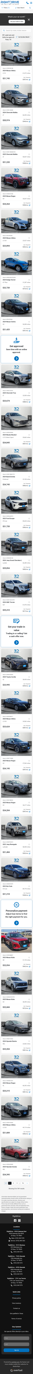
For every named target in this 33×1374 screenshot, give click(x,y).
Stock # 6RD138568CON (9, 152)
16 (23, 1183)
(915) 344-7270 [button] (17, 1274)
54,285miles (26, 324)
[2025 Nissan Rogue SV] (16, 179)
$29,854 (6, 568)
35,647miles (26, 199)
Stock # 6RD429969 (8, 432)
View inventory (16, 1303)
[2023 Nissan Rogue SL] (16, 1066)
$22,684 (6, 1007)
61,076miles (26, 605)
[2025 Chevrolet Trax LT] (16, 376)
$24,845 (6, 443)
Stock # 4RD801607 (8, 1080)
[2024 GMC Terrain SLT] (16, 585)
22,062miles (26, 1044)
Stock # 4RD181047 (8, 390)
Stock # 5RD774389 (8, 758)
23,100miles (26, 479)
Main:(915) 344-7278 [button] (17, 1238)
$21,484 (6, 852)
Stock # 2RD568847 (8, 955)
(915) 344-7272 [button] (17, 1252)
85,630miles (26, 521)
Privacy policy (16, 1298)
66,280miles (26, 563)
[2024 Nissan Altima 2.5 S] (16, 54)
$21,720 (6, 526)
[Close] (29, 19)
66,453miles (26, 115)
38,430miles (26, 679)
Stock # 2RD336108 (8, 68)
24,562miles (26, 721)
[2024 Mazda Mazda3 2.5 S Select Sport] (16, 418)
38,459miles (26, 1002)
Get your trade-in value (16, 21)
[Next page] (27, 1183)
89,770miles (26, 889)
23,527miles (26, 240)
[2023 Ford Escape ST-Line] (16, 502)
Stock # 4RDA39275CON (9, 277)
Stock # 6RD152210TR (8, 600)
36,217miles (26, 805)
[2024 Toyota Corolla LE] (16, 660)
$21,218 (6, 894)
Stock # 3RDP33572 (8, 842)
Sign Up (16, 1350)
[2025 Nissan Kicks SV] (16, 983)
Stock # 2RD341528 (8, 194)
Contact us (16, 1308)
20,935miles (26, 1169)
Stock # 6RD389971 (8, 716)
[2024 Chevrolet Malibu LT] (16, 96)
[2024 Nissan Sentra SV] (16, 305)
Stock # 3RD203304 (8, 674)
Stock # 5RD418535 (8, 1122)
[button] (27, 3)
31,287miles (26, 282)
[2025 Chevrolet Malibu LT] (16, 138)
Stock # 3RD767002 (8, 1039)
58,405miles (26, 847)
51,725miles (26, 960)
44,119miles (26, 1127)
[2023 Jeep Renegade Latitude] (16, 828)
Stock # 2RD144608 (8, 110)
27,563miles (26, 763)
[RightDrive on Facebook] (14, 1220)
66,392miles (26, 1085)
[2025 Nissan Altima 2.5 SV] (16, 221)
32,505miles (26, 395)
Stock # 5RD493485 (8, 1164)
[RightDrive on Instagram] (18, 1220)
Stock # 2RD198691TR (8, 474)
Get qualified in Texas (16, 1313)
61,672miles (26, 73)
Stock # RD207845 (7, 319)
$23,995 (6, 685)
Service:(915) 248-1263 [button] (18, 1241)
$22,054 (6, 965)
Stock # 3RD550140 (8, 558)
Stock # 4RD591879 (8, 884)
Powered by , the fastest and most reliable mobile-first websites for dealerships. (16, 1364)
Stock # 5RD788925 (8, 800)
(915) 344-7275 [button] (17, 1285)
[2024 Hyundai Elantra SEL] (16, 1024)
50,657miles (26, 157)
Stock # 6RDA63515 (8, 516)
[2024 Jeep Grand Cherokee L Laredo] (16, 544)
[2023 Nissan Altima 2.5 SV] (16, 1108)
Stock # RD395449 (7, 235)
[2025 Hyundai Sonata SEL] (16, 1150)
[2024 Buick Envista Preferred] (16, 460)
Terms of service (16, 1318)
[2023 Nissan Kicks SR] (16, 941)
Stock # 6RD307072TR (8, 997)
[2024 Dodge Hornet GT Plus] (16, 263)
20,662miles (26, 437)
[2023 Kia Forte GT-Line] (16, 869)
